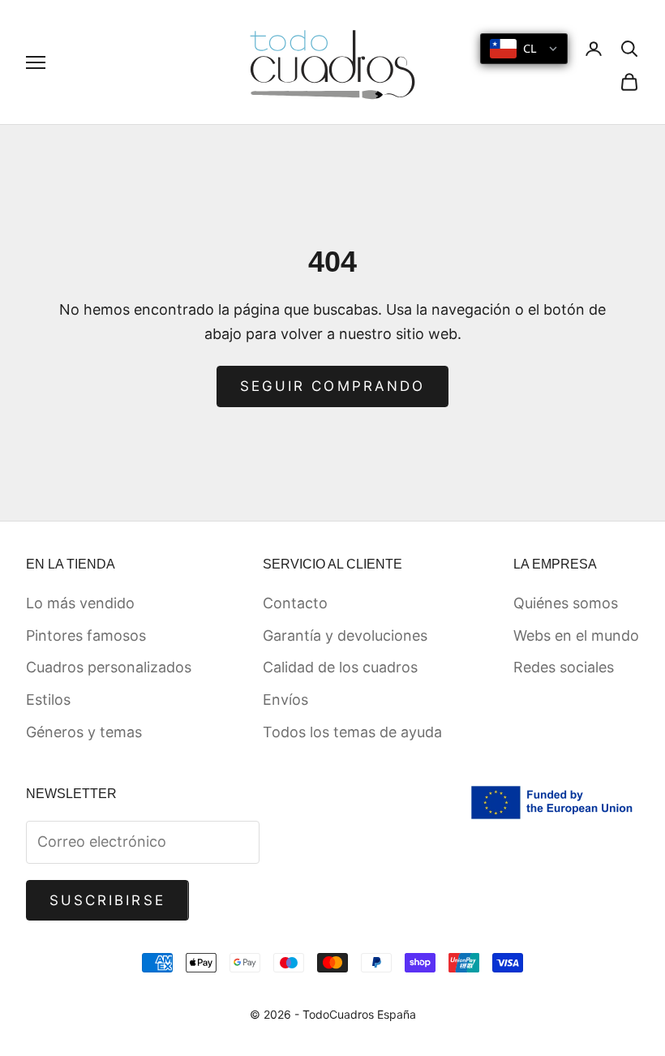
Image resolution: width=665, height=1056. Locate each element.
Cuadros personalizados (108, 667)
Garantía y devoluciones (345, 635)
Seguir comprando (332, 386)
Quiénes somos (565, 603)
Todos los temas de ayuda (352, 731)
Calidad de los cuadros (340, 667)
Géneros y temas (84, 731)
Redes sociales (563, 667)
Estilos (48, 699)
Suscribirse (107, 900)
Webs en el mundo (576, 635)
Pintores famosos (86, 635)
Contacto (295, 603)
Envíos (285, 699)
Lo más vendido (80, 603)
